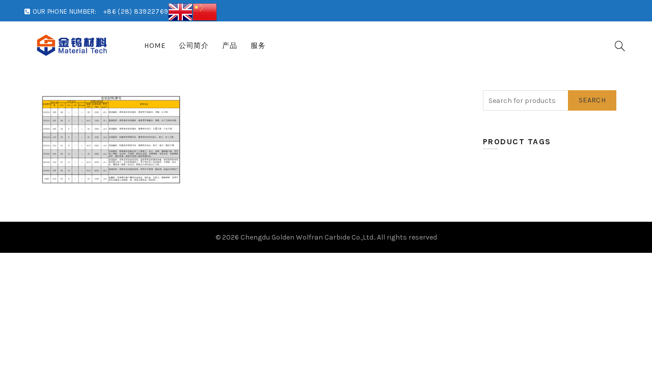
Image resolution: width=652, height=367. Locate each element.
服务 (258, 45)
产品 (229, 45)
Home (154, 45)
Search (592, 100)
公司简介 (193, 45)
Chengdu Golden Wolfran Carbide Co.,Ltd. (307, 237)
